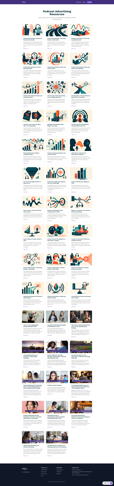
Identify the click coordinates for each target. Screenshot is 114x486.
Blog (84, 2)
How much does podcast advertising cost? (80, 474)
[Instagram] (24, 472)
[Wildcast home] (24, 2)
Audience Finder (60, 469)
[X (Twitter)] (22, 472)
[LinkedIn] (29, 472)
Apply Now (59, 473)
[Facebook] (26, 472)
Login (89, 2)
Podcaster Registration (76, 469)
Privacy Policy (44, 473)
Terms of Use (43, 471)
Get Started (78, 2)
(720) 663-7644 (44, 469)
